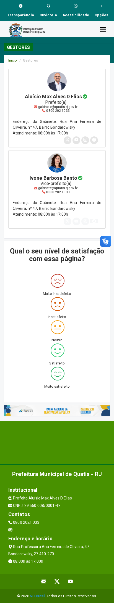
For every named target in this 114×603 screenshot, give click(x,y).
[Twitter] (67, 221)
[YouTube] (76, 221)
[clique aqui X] (57, 581)
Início (12, 60)
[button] (94, 221)
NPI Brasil (37, 596)
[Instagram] (85, 221)
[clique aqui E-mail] (44, 581)
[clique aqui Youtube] (70, 581)
